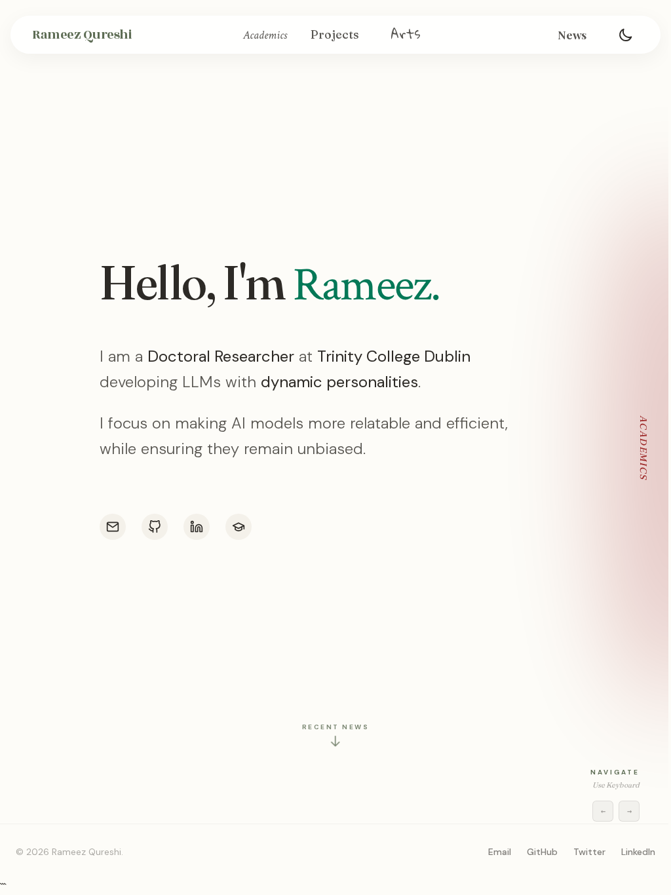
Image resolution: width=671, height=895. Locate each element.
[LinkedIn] (196, 527)
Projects (335, 34)
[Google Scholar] (238, 527)
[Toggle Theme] (626, 35)
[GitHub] (155, 527)
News (572, 34)
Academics (265, 35)
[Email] (113, 527)
